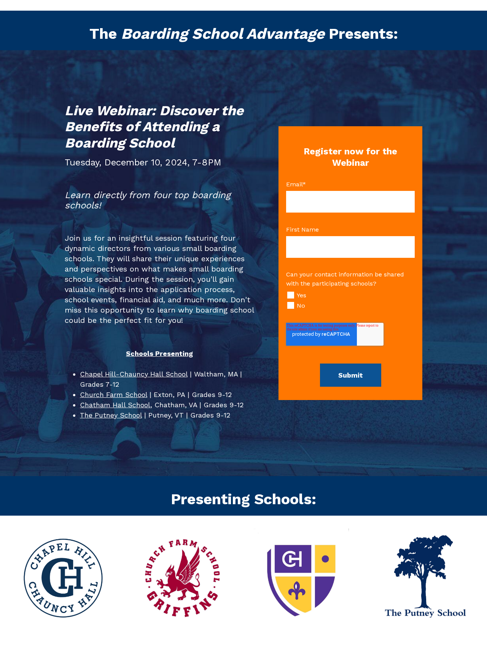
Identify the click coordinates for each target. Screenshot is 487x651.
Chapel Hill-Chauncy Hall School (134, 374)
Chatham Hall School (115, 405)
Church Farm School (113, 395)
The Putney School (111, 415)
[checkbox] (350, 300)
